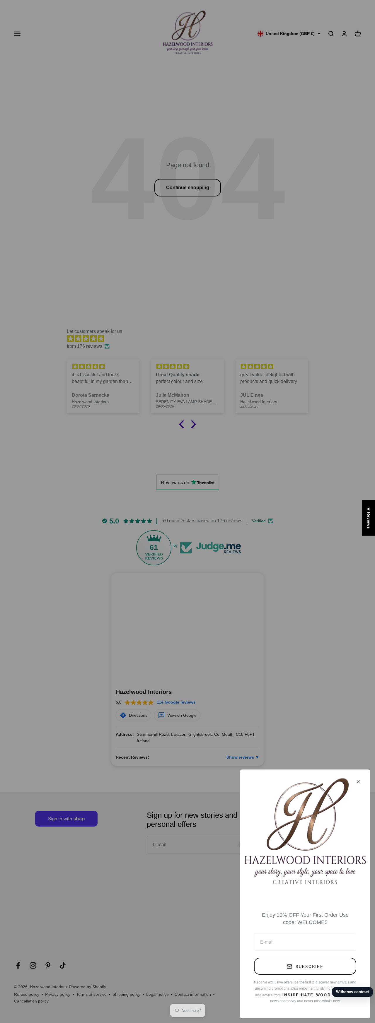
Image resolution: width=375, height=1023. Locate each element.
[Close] (358, 781)
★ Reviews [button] (369, 518)
